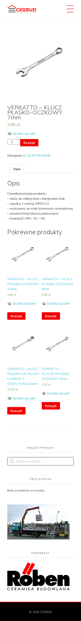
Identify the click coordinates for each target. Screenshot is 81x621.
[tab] (17, 169)
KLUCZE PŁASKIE (36, 155)
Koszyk (29, 143)
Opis (17, 169)
